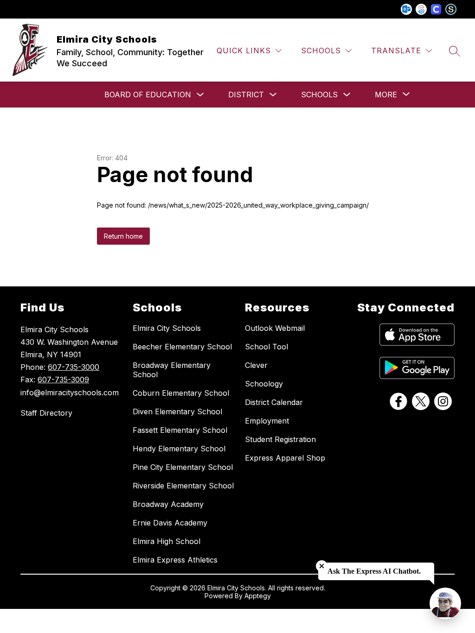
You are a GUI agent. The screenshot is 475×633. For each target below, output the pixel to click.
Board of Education (147, 94)
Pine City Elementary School (183, 467)
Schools (319, 94)
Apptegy (257, 596)
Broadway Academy (168, 504)
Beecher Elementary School (182, 346)
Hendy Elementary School (179, 448)
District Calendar (274, 402)
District (246, 94)
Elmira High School (166, 541)
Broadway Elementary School (172, 370)
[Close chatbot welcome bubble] (321, 566)
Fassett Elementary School (180, 430)
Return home (123, 236)
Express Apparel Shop (285, 457)
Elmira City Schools (167, 328)
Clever (256, 365)
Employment (267, 420)
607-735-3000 (73, 367)
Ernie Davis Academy (170, 522)
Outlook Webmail (275, 328)
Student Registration (280, 439)
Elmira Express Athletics (175, 559)
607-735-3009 (63, 379)
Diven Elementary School (177, 411)
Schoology (264, 383)
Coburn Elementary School (181, 393)
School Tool (266, 346)
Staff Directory (46, 413)
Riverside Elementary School (183, 485)
